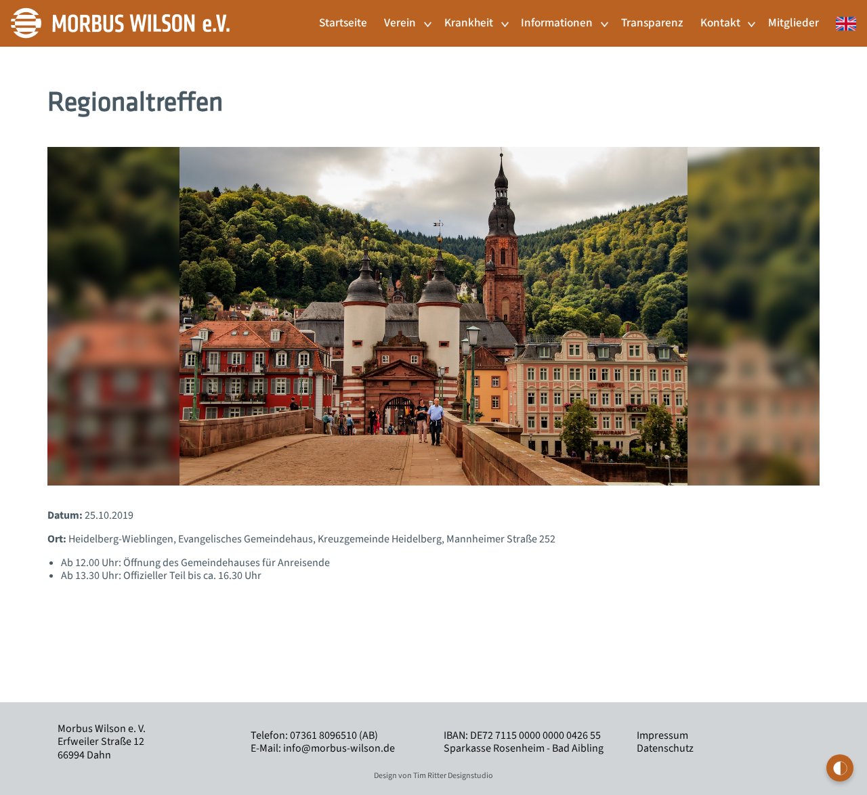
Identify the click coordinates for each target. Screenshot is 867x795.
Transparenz (652, 22)
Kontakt (720, 22)
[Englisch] (842, 16)
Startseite (343, 22)
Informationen (557, 22)
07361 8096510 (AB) (334, 735)
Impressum (662, 735)
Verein (400, 22)
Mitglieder (793, 22)
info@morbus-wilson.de (339, 748)
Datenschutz (665, 748)
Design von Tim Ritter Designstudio (433, 775)
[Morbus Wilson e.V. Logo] (120, 22)
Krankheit (468, 22)
